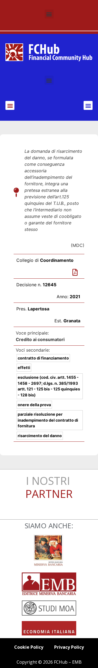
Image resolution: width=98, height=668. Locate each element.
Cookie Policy (28, 647)
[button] (49, 13)
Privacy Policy (69, 647)
